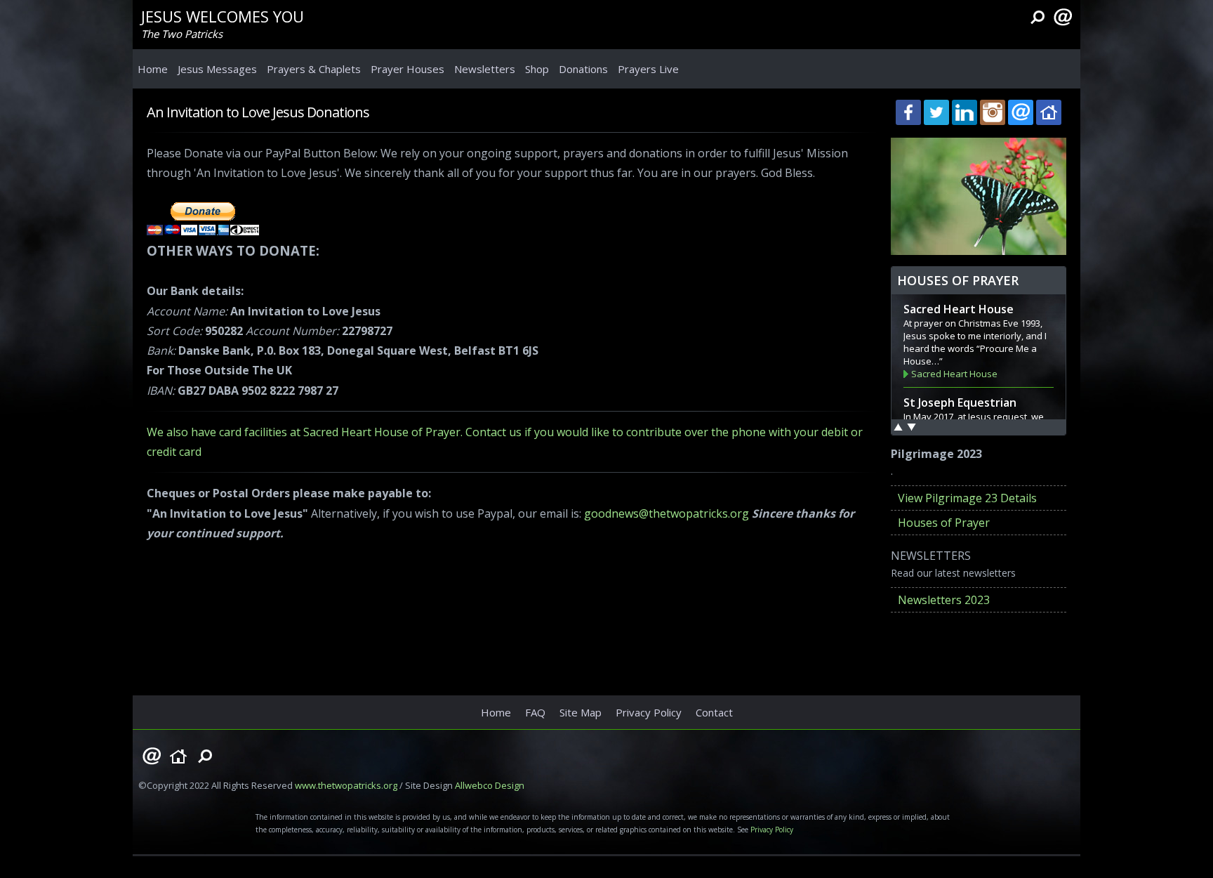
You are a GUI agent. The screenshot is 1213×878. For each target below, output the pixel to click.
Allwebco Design (489, 785)
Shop (537, 69)
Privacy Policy (649, 712)
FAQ (535, 712)
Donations (583, 69)
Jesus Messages (217, 69)
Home (153, 69)
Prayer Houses (407, 69)
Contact (714, 712)
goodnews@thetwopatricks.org (666, 513)
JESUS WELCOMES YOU (222, 16)
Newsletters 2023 (944, 600)
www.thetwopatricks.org (346, 785)
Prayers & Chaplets (314, 69)
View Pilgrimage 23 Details (967, 498)
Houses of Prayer (944, 522)
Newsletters (484, 69)
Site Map (580, 712)
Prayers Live (648, 69)
